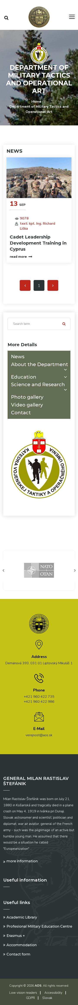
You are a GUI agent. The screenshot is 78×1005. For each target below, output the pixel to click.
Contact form (18, 954)
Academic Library (21, 917)
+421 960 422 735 (39, 696)
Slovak (47, 998)
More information (22, 861)
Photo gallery (27, 397)
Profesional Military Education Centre (39, 926)
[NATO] (39, 570)
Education (23, 377)
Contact (21, 413)
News (17, 357)
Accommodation (21, 945)
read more (18, 257)
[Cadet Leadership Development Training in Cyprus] (39, 177)
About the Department (39, 364)
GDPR (30, 998)
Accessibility (53, 993)
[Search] (6, 18)
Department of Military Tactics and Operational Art (39, 109)
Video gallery (27, 405)
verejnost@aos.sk (39, 735)
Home (36, 101)
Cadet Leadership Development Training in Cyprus (38, 243)
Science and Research (38, 384)
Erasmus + (15, 936)
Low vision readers (23, 993)
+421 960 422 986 (39, 701)
